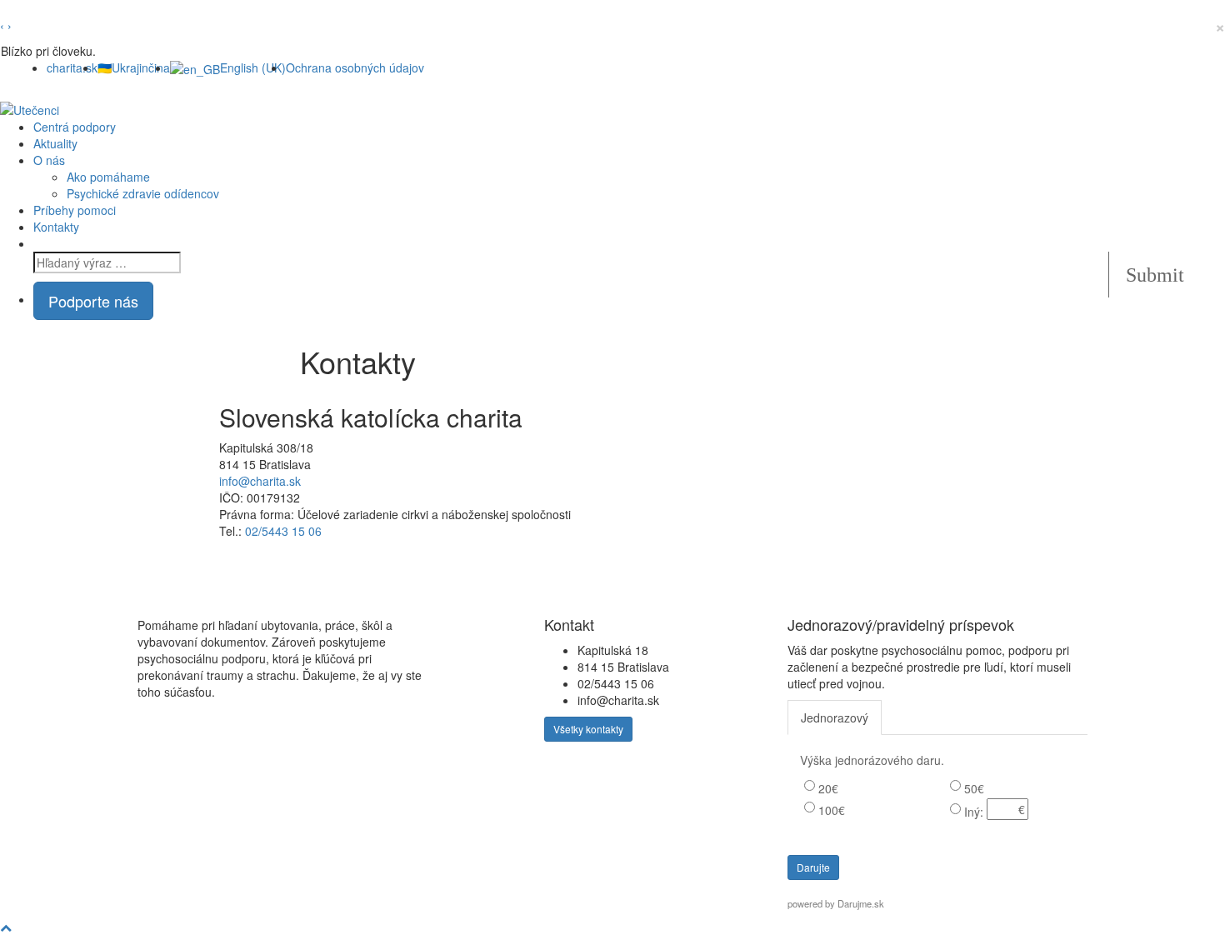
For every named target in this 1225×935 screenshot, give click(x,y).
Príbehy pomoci (74, 210)
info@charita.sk (260, 480)
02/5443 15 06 (283, 530)
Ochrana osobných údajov (355, 67)
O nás (49, 160)
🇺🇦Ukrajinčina (134, 67)
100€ (831, 810)
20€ (828, 788)
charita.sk (72, 67)
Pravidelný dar (934, 717)
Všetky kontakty (588, 729)
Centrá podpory (74, 126)
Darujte (813, 867)
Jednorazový (834, 717)
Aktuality (55, 143)
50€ (974, 788)
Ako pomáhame (108, 176)
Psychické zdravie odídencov (143, 193)
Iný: (973, 811)
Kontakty (56, 226)
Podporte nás (93, 301)
